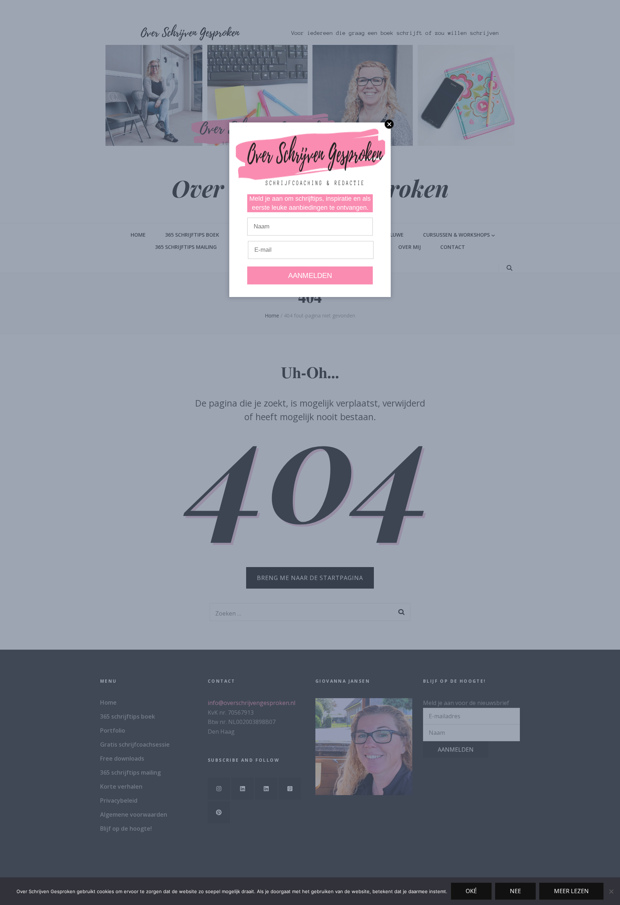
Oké (471, 891)
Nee (515, 891)
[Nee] (611, 891)
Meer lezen (571, 891)
